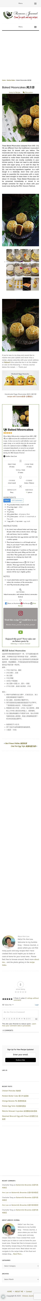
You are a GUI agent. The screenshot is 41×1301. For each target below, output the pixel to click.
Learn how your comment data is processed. (19, 1025)
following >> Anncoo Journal (20, 643)
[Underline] (9, 1018)
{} (27, 1018)
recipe (4, 150)
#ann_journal (30, 624)
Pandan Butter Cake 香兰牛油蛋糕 (15, 1096)
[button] (4, 433)
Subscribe (20, 1060)
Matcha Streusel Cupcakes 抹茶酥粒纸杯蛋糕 (19, 1111)
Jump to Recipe (14, 92)
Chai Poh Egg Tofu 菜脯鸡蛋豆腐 (23, 746)
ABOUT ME (19, 1292)
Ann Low (5, 1192)
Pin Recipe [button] (26, 603)
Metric (7, 500)
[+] (29, 1018)
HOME (9, 1292)
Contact (29, 1292)
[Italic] (6, 1018)
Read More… (17, 1254)
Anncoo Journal (28, 1296)
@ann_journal (16, 624)
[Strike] (11, 1018)
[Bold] (4, 1018)
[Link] (24, 1018)
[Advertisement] (20, 52)
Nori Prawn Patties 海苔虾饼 (16, 743)
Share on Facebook (13, 603)
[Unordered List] (16, 1018)
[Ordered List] (14, 1018)
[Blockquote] (19, 1018)
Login (37, 1005)
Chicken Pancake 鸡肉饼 (11, 1091)
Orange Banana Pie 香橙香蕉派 (14, 1101)
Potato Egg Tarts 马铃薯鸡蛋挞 (14, 1106)
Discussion (29, 92)
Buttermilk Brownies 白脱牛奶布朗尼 (25, 1192)
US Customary (17, 500)
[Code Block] (21, 1018)
